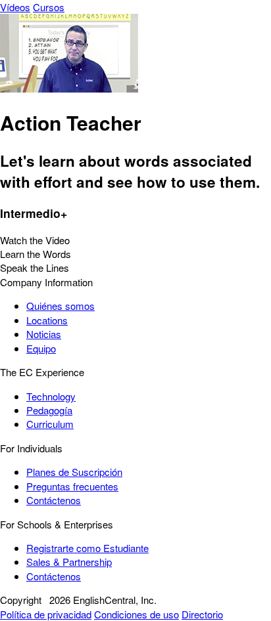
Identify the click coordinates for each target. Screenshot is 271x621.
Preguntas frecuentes (72, 486)
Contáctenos (53, 500)
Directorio (202, 614)
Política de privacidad (45, 614)
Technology (51, 396)
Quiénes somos (60, 305)
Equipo (41, 348)
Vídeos (15, 7)
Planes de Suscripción (74, 472)
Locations (47, 320)
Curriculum (50, 424)
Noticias (43, 334)
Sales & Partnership (69, 561)
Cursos (48, 7)
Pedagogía (49, 410)
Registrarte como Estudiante (87, 548)
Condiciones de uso (136, 614)
